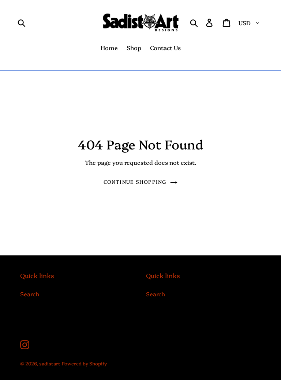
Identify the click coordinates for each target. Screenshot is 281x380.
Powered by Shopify (84, 363)
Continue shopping (135, 181)
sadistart (49, 363)
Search (29, 294)
